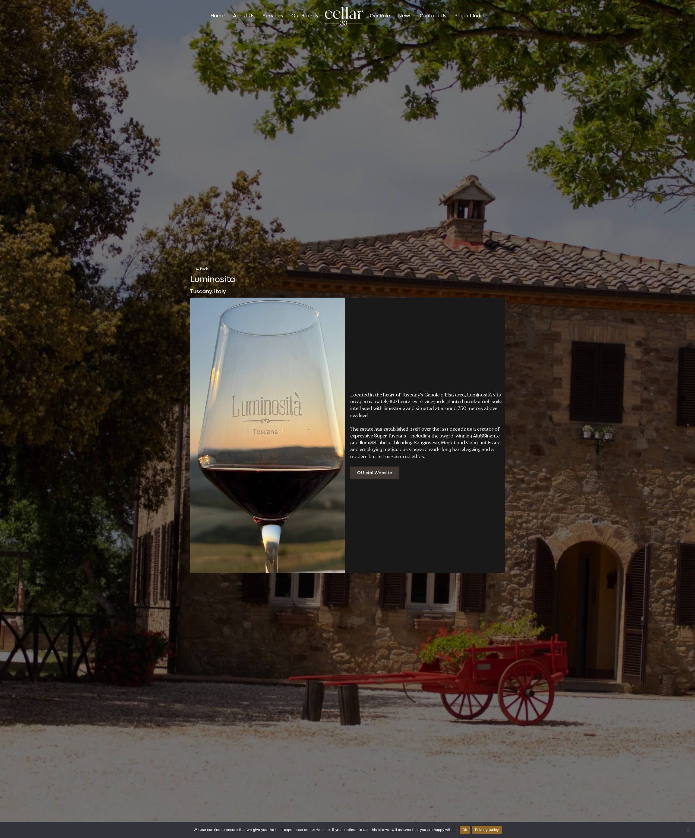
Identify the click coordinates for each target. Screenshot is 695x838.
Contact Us (433, 16)
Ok (464, 829)
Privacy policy (487, 829)
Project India (469, 16)
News (405, 16)
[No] (688, 830)
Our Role (380, 16)
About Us (243, 16)
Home (218, 16)
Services (273, 16)
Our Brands (304, 16)
